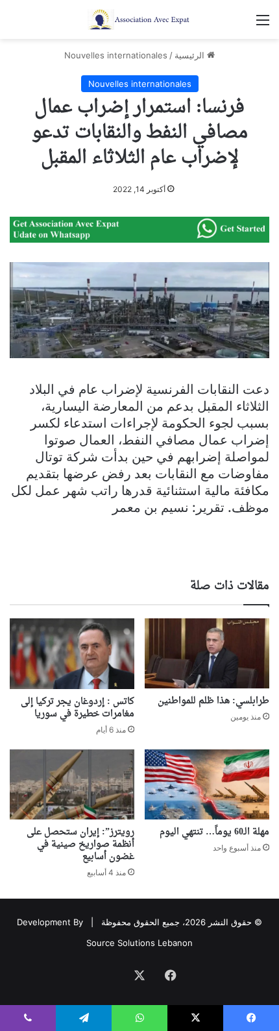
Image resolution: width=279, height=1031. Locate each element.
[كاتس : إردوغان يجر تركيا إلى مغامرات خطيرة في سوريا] (72, 653)
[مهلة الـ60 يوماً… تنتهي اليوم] (207, 784)
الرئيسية (191, 55)
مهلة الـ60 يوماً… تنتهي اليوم (214, 832)
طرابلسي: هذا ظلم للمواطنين (213, 701)
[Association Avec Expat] (139, 19)
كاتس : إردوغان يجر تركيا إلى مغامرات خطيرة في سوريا (77, 708)
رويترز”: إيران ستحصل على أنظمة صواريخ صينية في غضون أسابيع (80, 844)
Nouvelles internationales (115, 55)
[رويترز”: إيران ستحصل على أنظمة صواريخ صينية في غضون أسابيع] (72, 784)
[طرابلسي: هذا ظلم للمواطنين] (207, 653)
